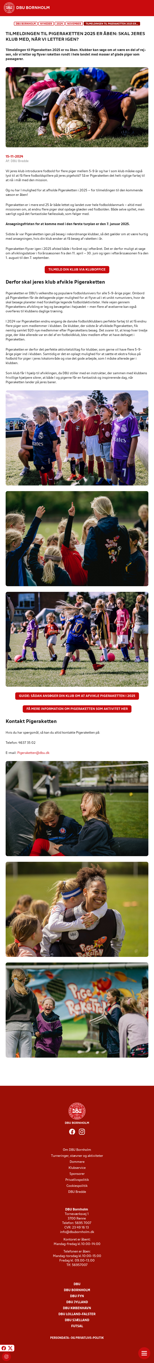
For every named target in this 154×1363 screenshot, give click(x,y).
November (74, 24)
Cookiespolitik (77, 1186)
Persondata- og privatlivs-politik (77, 1338)
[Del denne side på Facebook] (4, 1348)
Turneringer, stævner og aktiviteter (77, 1156)
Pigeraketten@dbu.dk (33, 753)
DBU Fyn (77, 1296)
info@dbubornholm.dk (77, 1232)
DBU (77, 1284)
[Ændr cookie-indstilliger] (6, 1356)
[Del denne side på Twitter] (10, 1348)
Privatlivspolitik (77, 1180)
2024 (60, 24)
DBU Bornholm (26, 24)
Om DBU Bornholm (77, 1150)
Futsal (77, 1326)
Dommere (77, 1162)
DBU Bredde (77, 1192)
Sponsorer (77, 1174)
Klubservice (77, 1168)
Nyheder (46, 24)
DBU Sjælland (77, 1320)
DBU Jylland (77, 1302)
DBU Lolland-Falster (77, 1314)
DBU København (77, 1308)
